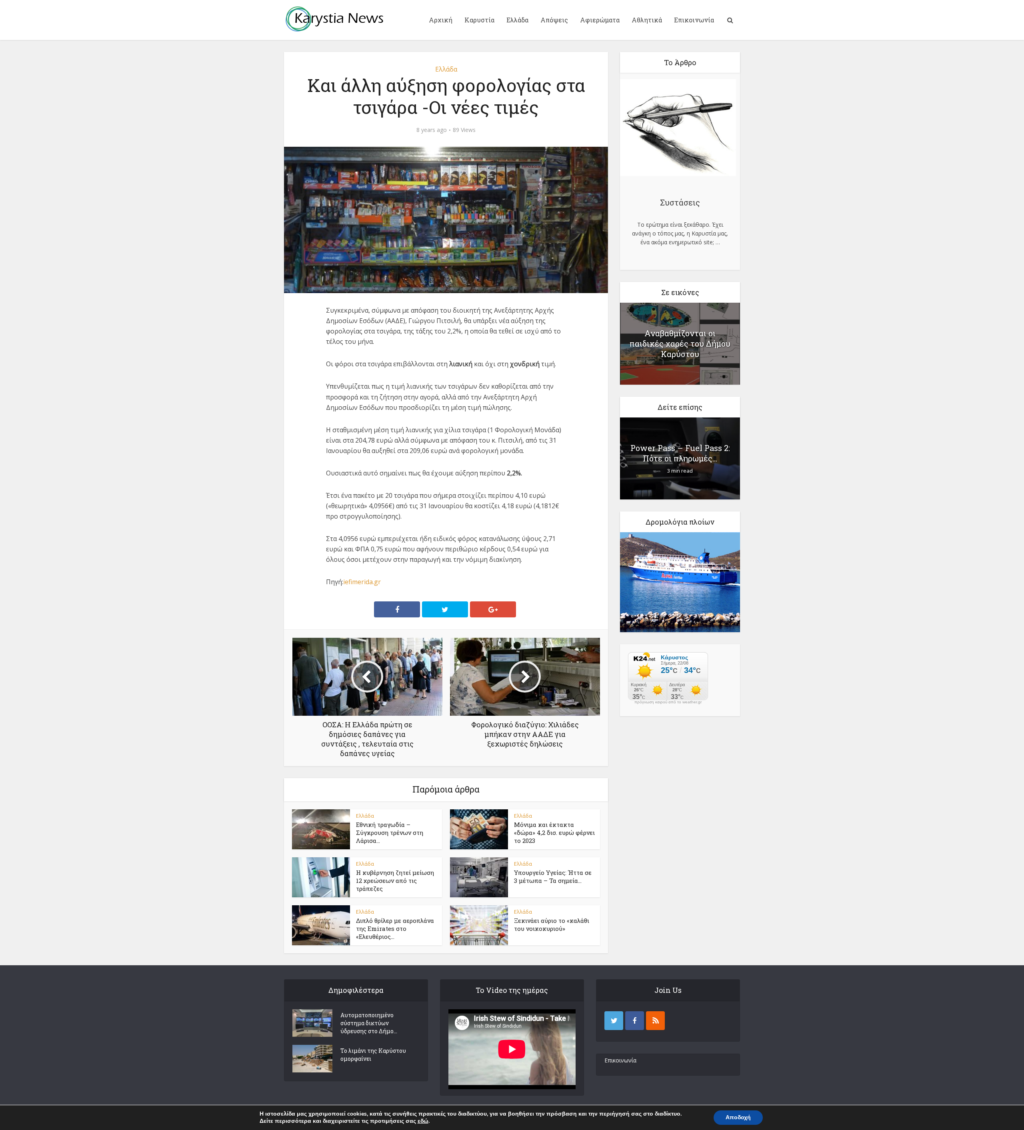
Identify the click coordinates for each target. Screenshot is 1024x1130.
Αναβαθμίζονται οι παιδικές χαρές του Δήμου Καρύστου (680, 343)
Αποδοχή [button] (738, 1117)
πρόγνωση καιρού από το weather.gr (668, 702)
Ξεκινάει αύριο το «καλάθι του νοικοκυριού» (551, 924)
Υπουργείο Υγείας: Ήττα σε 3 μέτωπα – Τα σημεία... (553, 876)
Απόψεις (554, 20)
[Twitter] (613, 1020)
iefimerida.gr (362, 581)
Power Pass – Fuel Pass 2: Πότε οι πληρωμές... (680, 453)
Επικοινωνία (694, 20)
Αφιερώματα (600, 20)
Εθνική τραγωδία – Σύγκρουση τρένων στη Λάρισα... (389, 833)
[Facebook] (634, 1020)
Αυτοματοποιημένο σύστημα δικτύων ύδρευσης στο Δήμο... (368, 1023)
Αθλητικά (647, 20)
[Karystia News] (334, 19)
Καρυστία (479, 20)
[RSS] (655, 1020)
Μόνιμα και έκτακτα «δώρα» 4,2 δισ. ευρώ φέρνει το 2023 (554, 833)
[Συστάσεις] (678, 128)
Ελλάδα (517, 20)
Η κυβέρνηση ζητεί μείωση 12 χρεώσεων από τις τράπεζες (395, 880)
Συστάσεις (680, 202)
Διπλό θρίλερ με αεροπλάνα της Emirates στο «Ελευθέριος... (395, 928)
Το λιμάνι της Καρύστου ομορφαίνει (373, 1054)
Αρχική (440, 20)
